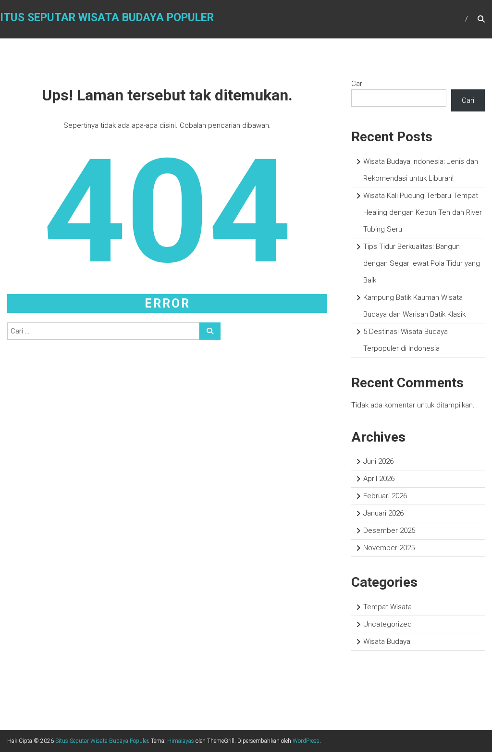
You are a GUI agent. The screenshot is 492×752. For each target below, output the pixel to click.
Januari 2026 (383, 513)
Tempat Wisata (387, 607)
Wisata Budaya (386, 641)
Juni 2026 (378, 461)
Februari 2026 (385, 496)
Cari (357, 83)
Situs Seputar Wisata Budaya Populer (101, 741)
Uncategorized (387, 624)
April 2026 (378, 478)
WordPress (306, 741)
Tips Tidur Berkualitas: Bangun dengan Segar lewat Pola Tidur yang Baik (421, 263)
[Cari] (210, 331)
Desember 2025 (389, 530)
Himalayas (180, 741)
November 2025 (389, 547)
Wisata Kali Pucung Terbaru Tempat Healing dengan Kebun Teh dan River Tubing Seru (422, 212)
